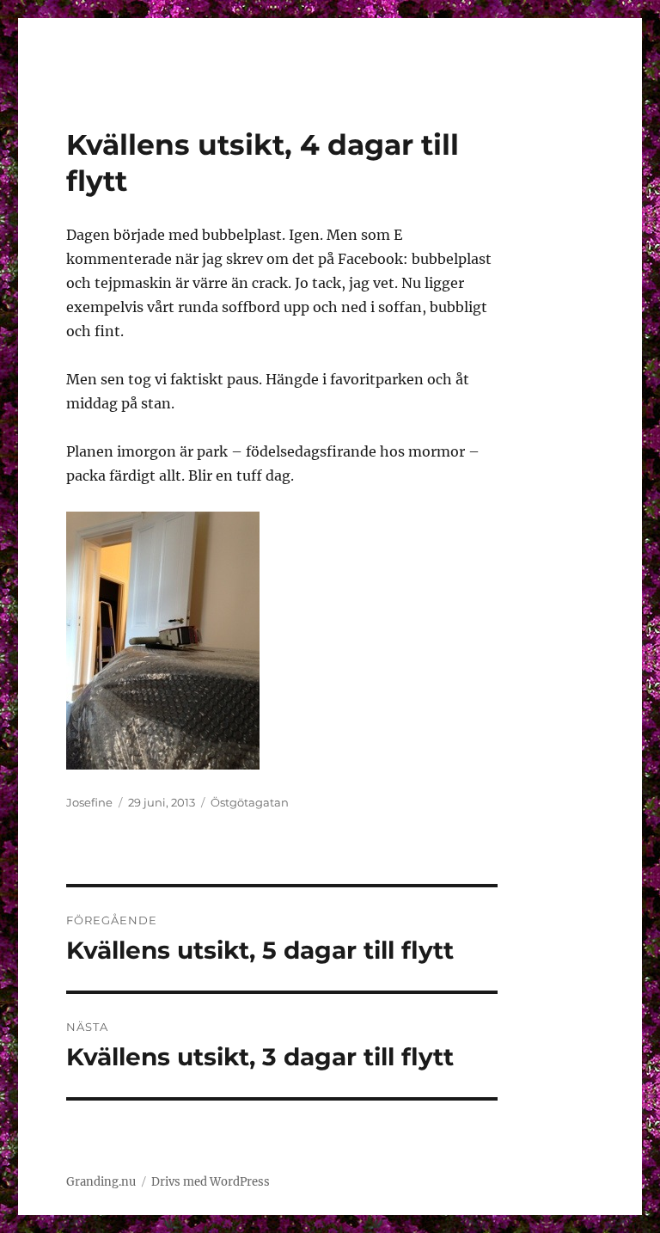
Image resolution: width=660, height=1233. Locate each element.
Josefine (89, 802)
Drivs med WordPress (210, 1182)
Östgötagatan (250, 802)
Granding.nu (101, 1182)
